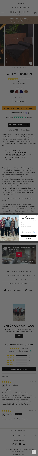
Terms (34, 232)
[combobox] (21, 229)
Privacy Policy (33, 232)
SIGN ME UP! (28, 235)
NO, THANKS (28, 238)
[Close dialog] (37, 216)
